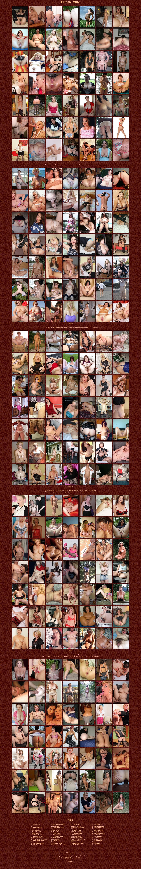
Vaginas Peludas (77, 833)
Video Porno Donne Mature (60, 845)
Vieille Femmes (36, 833)
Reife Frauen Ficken (38, 845)
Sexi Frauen (97, 837)
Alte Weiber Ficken (37, 829)
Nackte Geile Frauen (37, 836)
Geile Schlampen (78, 843)
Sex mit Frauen (77, 837)
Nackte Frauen (77, 836)
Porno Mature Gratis (58, 827)
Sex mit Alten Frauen (38, 843)
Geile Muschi (56, 840)
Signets (70, 162)
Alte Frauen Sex (98, 836)
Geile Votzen (97, 824)
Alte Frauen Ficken (99, 826)
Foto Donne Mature (58, 836)
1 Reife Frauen (77, 830)
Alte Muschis (76, 824)
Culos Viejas (97, 845)
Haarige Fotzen (98, 840)
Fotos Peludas (97, 842)
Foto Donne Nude (37, 842)
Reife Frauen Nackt (99, 827)
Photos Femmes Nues (79, 839)
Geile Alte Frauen (98, 830)
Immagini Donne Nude (59, 824)
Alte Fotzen (56, 830)
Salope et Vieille (57, 843)
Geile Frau (56, 826)
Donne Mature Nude (38, 840)
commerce (70, 861)
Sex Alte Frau (36, 830)
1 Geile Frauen (57, 834)
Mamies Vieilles (37, 837)
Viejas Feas (97, 843)
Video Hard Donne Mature (40, 839)
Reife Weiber (76, 845)
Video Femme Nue (78, 842)
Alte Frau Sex (77, 826)
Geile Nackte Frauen (58, 829)
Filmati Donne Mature (59, 832)
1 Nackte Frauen (77, 829)
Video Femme (77, 840)
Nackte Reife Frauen (99, 829)
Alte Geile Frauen (98, 834)
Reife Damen (76, 834)
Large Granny (97, 839)
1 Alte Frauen (56, 837)
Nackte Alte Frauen (78, 827)
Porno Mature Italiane (59, 842)
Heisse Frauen (36, 824)
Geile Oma (56, 839)
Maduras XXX (77, 832)
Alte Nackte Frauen (99, 832)
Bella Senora (56, 833)
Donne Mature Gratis (37, 827)
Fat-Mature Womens (37, 834)
